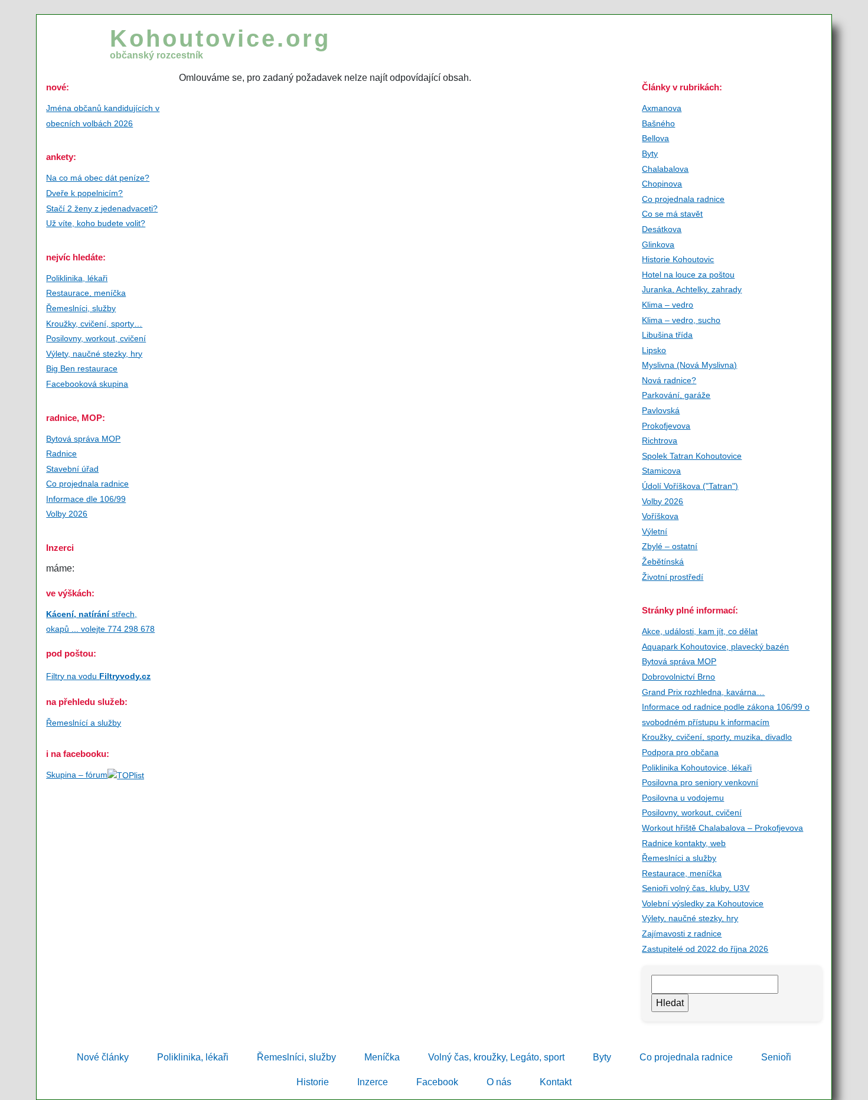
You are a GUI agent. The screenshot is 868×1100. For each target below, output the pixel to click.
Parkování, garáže (676, 395)
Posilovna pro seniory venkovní (700, 782)
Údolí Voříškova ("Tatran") (690, 486)
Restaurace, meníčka (86, 293)
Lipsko (654, 350)
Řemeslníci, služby (81, 308)
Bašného (658, 123)
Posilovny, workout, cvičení (96, 338)
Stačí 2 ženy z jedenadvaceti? (102, 208)
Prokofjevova (666, 425)
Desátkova (661, 229)
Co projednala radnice (87, 483)
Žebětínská (663, 561)
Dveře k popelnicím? (84, 193)
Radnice (61, 453)
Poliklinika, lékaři (76, 278)
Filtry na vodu (98, 676)
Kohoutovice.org (220, 42)
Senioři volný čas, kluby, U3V (695, 888)
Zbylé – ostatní (669, 546)
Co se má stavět (672, 213)
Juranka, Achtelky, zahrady (692, 289)
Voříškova (660, 516)
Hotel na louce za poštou (688, 274)
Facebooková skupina (87, 384)
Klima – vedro (667, 304)
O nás (499, 1082)
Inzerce (372, 1082)
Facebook (437, 1082)
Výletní (654, 531)
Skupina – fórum (76, 774)
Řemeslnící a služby (83, 722)
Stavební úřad (72, 469)
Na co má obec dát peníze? (97, 177)
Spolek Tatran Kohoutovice (692, 456)
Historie (312, 1082)
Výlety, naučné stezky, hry (94, 353)
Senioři (776, 1057)
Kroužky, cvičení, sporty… (94, 323)
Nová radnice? (669, 380)
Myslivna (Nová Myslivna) (689, 365)
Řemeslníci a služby (679, 858)
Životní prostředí (672, 577)
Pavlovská (661, 410)
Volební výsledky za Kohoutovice (702, 903)
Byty (650, 153)
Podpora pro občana (680, 752)
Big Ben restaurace (82, 368)
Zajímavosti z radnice (682, 933)
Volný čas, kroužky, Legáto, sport (496, 1057)
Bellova (655, 138)
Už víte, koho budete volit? (95, 223)
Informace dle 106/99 (86, 499)
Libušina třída (667, 335)
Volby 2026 (66, 513)
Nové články (103, 1057)
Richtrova (659, 440)
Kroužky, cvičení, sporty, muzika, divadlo (717, 737)
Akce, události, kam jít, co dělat (700, 631)
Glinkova (658, 244)
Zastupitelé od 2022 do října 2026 (705, 949)
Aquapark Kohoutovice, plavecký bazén (715, 646)
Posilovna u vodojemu (683, 797)
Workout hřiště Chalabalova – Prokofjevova (722, 828)
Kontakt (556, 1082)
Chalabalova (665, 169)
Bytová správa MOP (83, 438)
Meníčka (382, 1057)
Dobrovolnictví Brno (678, 676)
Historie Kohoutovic (678, 259)
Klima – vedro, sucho (681, 320)
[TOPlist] (125, 774)
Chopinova (662, 183)
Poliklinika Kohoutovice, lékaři (697, 767)
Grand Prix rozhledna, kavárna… (703, 692)
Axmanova (661, 108)
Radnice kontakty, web (684, 843)
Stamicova (661, 470)
